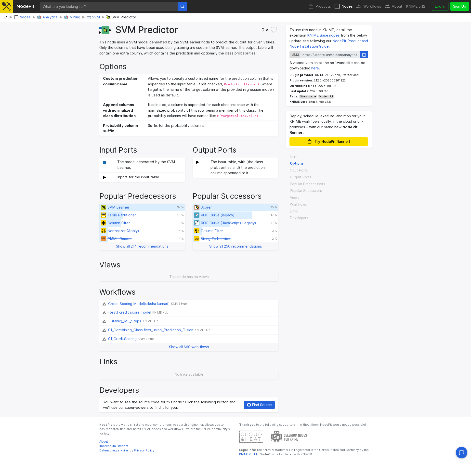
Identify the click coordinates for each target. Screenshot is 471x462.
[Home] (6, 17)
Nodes (347, 6)
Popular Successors (306, 191)
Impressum (107, 446)
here (315, 68)
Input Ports (299, 170)
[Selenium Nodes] (289, 436)
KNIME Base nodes (323, 35)
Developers (299, 218)
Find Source (261, 404)
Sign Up (459, 6)
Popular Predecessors (307, 184)
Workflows (372, 6)
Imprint (123, 446)
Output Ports (300, 177)
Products (323, 6)
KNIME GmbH (248, 454)
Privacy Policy (144, 450)
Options (297, 163)
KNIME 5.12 (415, 6)
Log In (440, 6)
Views (294, 197)
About (397, 6)
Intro (294, 157)
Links (294, 211)
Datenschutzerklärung (115, 450)
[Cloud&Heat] (251, 436)
